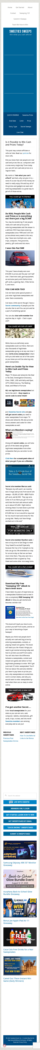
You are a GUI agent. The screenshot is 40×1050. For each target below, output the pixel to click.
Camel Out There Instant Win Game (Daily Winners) (17, 979)
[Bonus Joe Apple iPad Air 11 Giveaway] (20, 908)
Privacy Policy (23, 1042)
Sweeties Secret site (17, 412)
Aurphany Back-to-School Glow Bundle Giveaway (17, 892)
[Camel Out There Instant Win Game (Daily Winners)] (20, 966)
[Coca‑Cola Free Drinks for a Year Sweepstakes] (20, 937)
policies (26, 153)
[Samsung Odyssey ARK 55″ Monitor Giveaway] (20, 850)
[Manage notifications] (4, 1045)
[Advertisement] (20, 769)
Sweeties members (12, 721)
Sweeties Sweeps (20, 31)
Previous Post (8, 738)
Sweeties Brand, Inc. (16, 1038)
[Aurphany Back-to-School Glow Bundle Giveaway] (20, 879)
